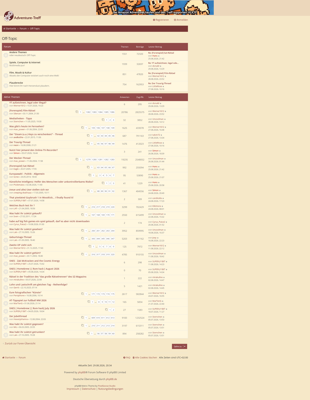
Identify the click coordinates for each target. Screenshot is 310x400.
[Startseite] (22, 16)
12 (113, 301)
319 (107, 254)
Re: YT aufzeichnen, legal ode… (163, 63)
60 (113, 333)
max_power (19, 129)
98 (109, 143)
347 (112, 238)
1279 (88, 159)
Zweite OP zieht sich (20, 244)
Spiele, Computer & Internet (24, 62)
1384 (100, 112)
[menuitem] (144, 357)
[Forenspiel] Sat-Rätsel (21, 165)
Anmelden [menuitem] (182, 19)
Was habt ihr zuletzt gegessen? (26, 324)
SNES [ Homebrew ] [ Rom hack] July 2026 (32, 308)
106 (98, 127)
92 (113, 191)
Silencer (17, 113)
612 (107, 317)
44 (106, 135)
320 (112, 254)
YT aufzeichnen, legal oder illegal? (27, 102)
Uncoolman (158, 119)
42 (98, 135)
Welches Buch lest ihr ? (22, 205)
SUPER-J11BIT (20, 200)
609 (93, 317)
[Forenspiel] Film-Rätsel (22, 110)
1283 (112, 159)
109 (112, 127)
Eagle (16, 168)
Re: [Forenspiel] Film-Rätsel (161, 73)
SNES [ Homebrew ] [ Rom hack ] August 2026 (34, 268)
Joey (154, 237)
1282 (106, 159)
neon (16, 145)
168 (98, 214)
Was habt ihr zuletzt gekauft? (25, 213)
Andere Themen (18, 52)
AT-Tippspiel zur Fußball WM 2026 (27, 300)
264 (112, 230)
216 (93, 206)
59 (109, 333)
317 (98, 254)
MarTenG (18, 303)
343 (93, 238)
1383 (94, 112)
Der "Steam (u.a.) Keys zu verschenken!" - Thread (36, 134)
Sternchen (18, 121)
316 (93, 254)
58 (106, 333)
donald (155, 65)
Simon (17, 153)
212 (103, 325)
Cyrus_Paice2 (20, 224)
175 (112, 293)
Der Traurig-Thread (19, 142)
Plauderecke (16, 82)
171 (112, 214)
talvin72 (156, 134)
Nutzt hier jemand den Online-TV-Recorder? (33, 150)
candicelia (157, 198)
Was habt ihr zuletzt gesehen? (25, 229)
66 (109, 167)
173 (103, 293)
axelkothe (18, 137)
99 (113, 143)
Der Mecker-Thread (20, 157)
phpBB (82, 372)
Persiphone (19, 295)
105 (93, 127)
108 (107, 127)
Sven (16, 216)
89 (102, 191)
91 (109, 191)
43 (102, 135)
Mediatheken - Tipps (20, 118)
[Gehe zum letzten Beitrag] (161, 103)
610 (98, 317)
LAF (15, 208)
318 (103, 254)
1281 (100, 159)
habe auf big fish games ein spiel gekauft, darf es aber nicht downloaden (49, 221)
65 (106, 167)
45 (109, 135)
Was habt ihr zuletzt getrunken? (27, 331)
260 (93, 230)
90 (106, 191)
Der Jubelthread (18, 316)
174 (107, 293)
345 (103, 238)
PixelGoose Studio (106, 385)
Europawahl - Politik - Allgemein (27, 173)
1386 (112, 112)
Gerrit (16, 287)
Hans (154, 55)
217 (98, 206)
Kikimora (156, 206)
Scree (16, 176)
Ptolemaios (19, 184)
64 (102, 167)
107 (103, 127)
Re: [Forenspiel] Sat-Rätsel (161, 52)
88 (98, 191)
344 (98, 238)
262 (103, 230)
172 (98, 293)
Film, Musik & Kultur (20, 72)
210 (93, 325)
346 (107, 238)
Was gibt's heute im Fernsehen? (26, 126)
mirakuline (19, 279)
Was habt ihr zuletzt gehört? (25, 252)
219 (107, 206)
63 (98, 167)
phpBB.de (111, 379)
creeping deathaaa (22, 192)
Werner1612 (158, 76)
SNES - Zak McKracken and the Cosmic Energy (34, 260)
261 (98, 230)
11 (109, 301)
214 (112, 325)
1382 (88, 112)
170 (107, 214)
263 (107, 230)
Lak (15, 232)
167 (93, 214)
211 (98, 325)
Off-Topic (9, 38)
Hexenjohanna (21, 319)
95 (98, 143)
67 (113, 167)
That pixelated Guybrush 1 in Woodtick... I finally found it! (41, 197)
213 (107, 325)
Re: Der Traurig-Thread (159, 83)
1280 (94, 159)
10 (106, 301)
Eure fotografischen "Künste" (25, 292)
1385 (106, 112)
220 (112, 206)
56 (98, 333)
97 (106, 143)
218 (103, 206)
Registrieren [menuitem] (162, 19)
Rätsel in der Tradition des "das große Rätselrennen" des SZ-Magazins (47, 276)
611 (103, 317)
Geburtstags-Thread (20, 237)
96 (102, 143)
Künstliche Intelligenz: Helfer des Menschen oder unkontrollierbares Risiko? (51, 181)
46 (113, 135)
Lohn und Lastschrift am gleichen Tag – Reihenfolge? (38, 284)
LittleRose (157, 86)
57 (102, 333)
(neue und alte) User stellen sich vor (29, 189)
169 (103, 214)
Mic (15, 327)
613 (112, 317)
